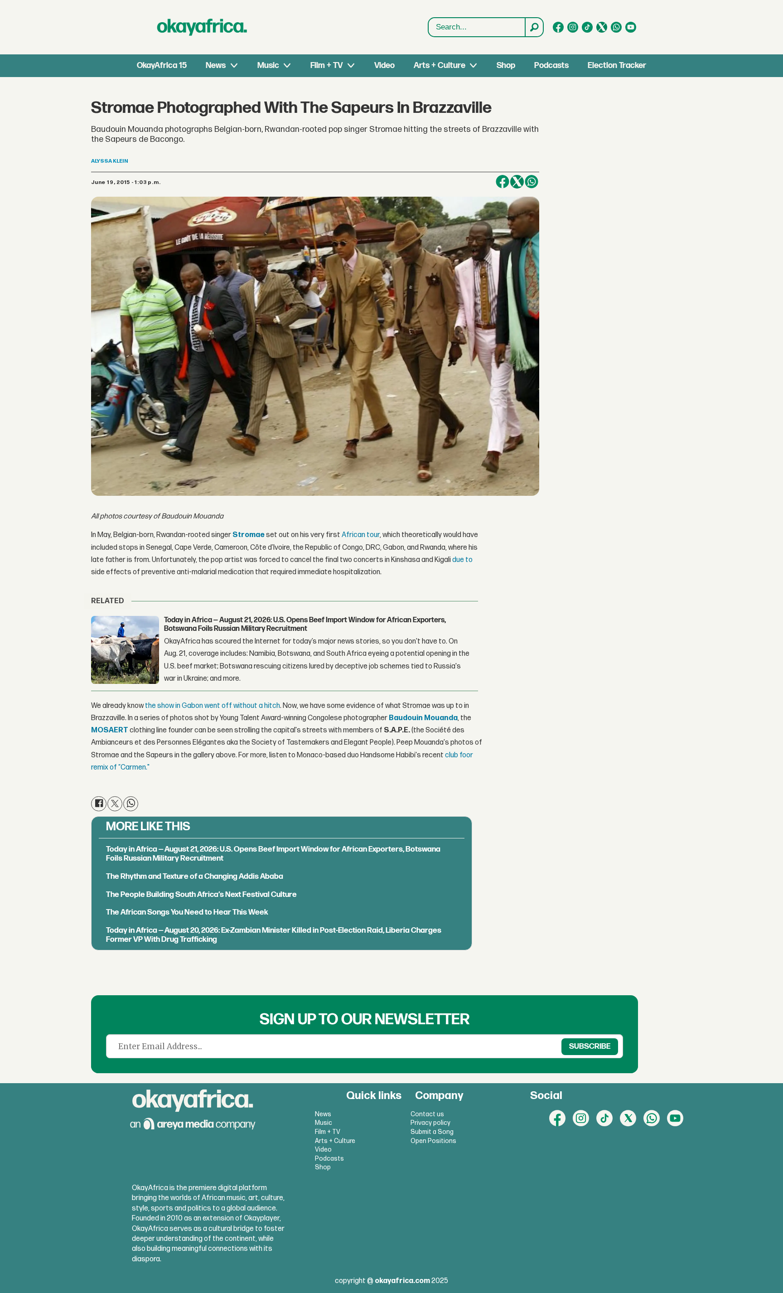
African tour (361, 535)
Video (384, 65)
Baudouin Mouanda (423, 718)
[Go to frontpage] (202, 27)
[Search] (534, 27)
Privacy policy (430, 1123)
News (216, 65)
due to (462, 560)
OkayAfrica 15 (162, 65)
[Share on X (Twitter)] (517, 182)
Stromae (248, 535)
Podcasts (551, 65)
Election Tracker (617, 65)
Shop (506, 65)
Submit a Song (432, 1132)
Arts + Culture (439, 65)
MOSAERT (109, 730)
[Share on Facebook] (502, 182)
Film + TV (326, 65)
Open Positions (433, 1141)
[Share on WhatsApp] (531, 182)
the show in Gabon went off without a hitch (212, 706)
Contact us (427, 1114)
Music (268, 65)
